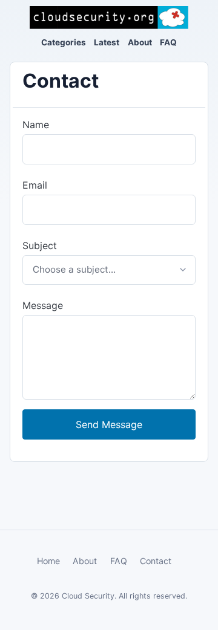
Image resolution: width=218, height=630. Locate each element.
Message (42, 305)
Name (35, 125)
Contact (155, 561)
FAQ (168, 42)
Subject (39, 245)
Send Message (109, 424)
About (140, 42)
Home (48, 561)
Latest (106, 42)
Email (34, 185)
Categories (63, 42)
